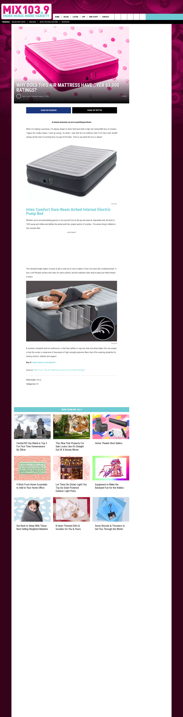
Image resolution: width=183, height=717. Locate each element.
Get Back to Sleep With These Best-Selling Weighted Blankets (32, 527)
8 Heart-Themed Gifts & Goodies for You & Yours (68, 527)
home (39, 380)
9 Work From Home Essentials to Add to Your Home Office (31, 486)
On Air (66, 17)
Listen (75, 17)
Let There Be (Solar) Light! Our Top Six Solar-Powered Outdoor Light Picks (71, 487)
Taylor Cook (26, 96)
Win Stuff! (93, 17)
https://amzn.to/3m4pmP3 (44, 362)
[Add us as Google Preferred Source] (124, 17)
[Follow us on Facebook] (130, 17)
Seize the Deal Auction (49, 22)
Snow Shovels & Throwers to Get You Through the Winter (110, 527)
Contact (105, 17)
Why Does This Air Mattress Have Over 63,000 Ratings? (59, 370)
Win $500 (32, 22)
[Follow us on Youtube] (136, 17)
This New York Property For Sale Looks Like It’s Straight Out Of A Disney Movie (70, 446)
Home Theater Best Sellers (108, 443)
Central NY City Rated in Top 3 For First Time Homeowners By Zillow (31, 446)
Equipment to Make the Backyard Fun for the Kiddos (109, 486)
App (83, 17)
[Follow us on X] (143, 17)
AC (37, 384)
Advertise (66, 22)
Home (57, 17)
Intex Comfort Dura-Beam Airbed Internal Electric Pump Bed (68, 211)
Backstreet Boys (18, 22)
